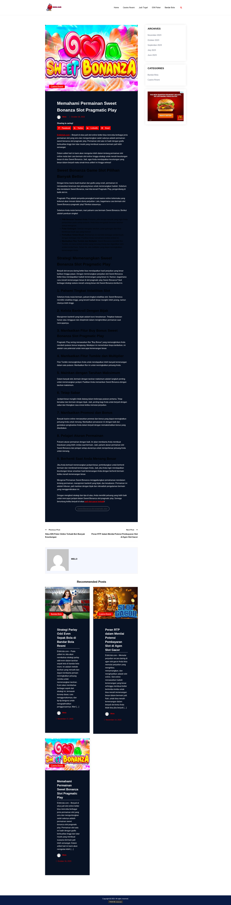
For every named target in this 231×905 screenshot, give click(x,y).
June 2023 (152, 55)
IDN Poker (156, 7)
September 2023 (155, 45)
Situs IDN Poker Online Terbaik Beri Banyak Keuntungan (65, 535)
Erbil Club (119, 901)
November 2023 (154, 35)
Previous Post (54, 530)
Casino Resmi (129, 7)
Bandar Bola (170, 7)
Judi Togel (143, 7)
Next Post (130, 530)
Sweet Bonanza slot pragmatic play (92, 509)
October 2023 (153, 40)
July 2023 (152, 50)
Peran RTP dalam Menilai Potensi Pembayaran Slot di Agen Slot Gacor (114, 535)
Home (116, 7)
